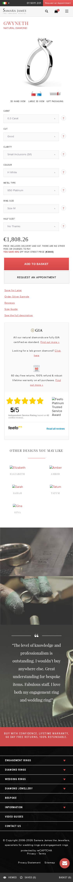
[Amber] (55, 467)
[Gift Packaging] (55, 92)
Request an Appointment (58, 3)
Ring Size (9, 201)
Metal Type (10, 183)
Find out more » (50, 342)
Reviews (9, 302)
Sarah (17, 493)
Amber (55, 474)
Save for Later (13, 290)
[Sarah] (17, 486)
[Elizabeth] (18, 467)
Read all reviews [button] (56, 428)
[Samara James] (17, 11)
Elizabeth (17, 474)
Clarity (8, 147)
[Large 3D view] (36, 92)
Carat (7, 111)
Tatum (55, 493)
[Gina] (17, 506)
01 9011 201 (34, 3)
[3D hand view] (18, 92)
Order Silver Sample (16, 296)
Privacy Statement (29, 862)
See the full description (18, 315)
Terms (42, 853)
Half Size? (9, 219)
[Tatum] (55, 486)
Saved (30, 877)
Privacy (31, 853)
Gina (17, 512)
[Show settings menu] (58, 83)
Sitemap (50, 862)
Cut (5, 129)
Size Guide (11, 309)
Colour (8, 165)
